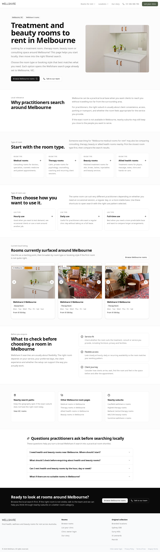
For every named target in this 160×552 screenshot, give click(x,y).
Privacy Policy (129, 549)
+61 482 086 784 (132, 4)
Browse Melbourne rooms (24, 79)
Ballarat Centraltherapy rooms (121, 411)
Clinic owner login (69, 531)
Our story (116, 4)
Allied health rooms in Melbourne (75, 411)
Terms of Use (141, 549)
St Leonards (117, 535)
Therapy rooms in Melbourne (73, 407)
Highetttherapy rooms (117, 407)
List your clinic (150, 4)
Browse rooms (67, 523)
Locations (102, 4)
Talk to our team (53, 79)
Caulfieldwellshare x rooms (119, 404)
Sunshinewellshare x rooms (119, 418)
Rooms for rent (87, 4)
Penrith (115, 539)
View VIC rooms (20, 411)
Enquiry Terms (153, 549)
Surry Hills (116, 531)
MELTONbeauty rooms (117, 414)
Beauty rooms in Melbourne (72, 414)
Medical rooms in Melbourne (73, 404)
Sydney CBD (117, 527)
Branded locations (119, 523)
